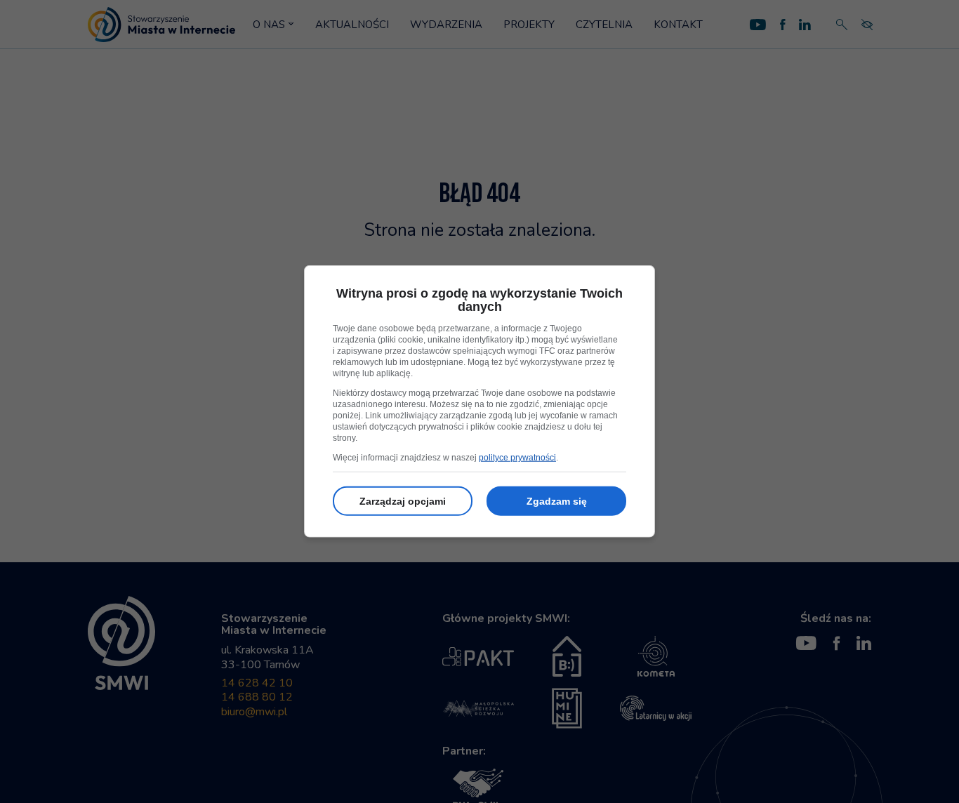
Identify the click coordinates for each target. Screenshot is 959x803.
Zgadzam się (557, 501)
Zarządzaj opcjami (402, 501)
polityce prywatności (517, 458)
